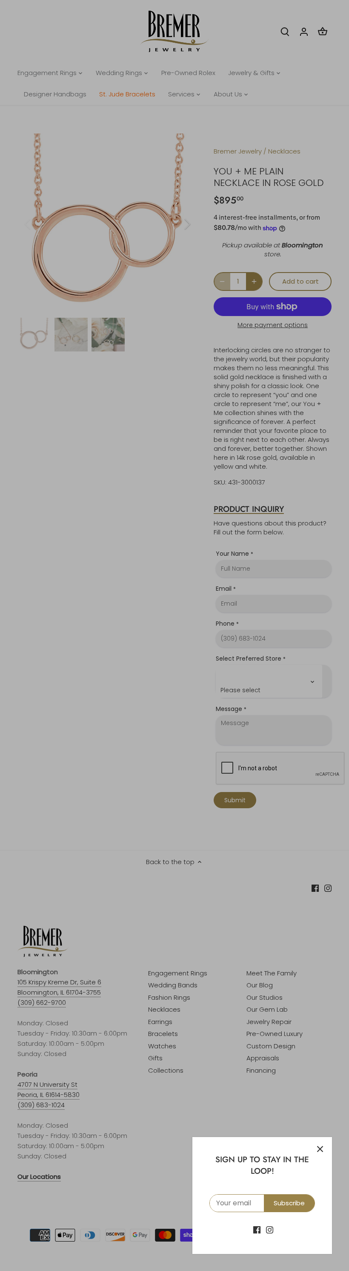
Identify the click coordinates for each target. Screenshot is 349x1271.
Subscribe (289, 1202)
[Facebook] (256, 1229)
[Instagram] (269, 1229)
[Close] (320, 1149)
